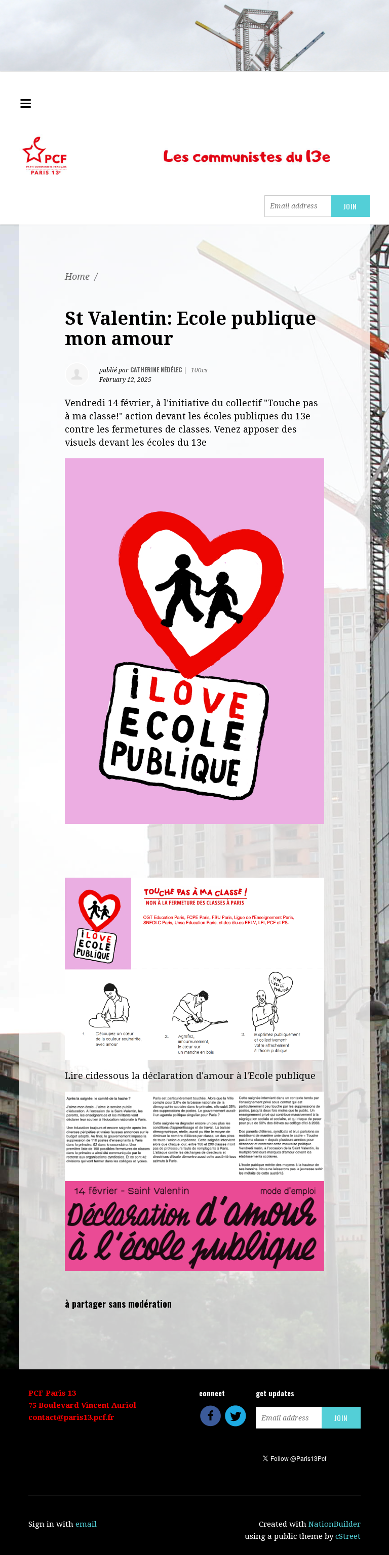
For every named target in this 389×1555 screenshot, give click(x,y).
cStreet (348, 1536)
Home (77, 276)
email (86, 1524)
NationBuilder (334, 1524)
